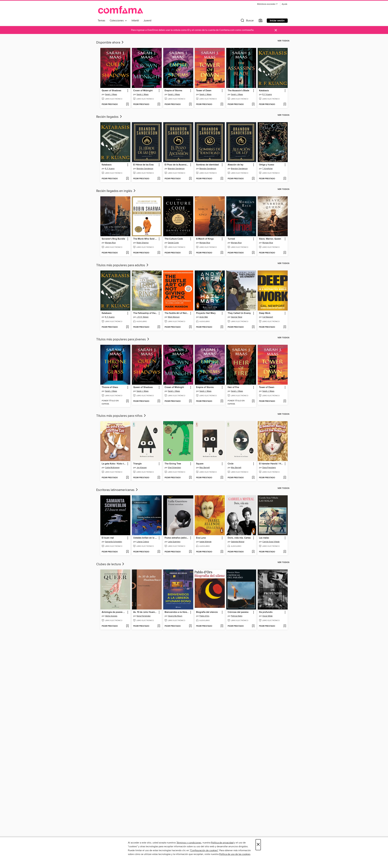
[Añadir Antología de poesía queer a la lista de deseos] (127, 626)
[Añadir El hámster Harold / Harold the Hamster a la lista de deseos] (285, 478)
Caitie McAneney (112, 467)
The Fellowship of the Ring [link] (145, 313)
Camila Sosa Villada (270, 542)
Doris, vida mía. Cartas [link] (239, 538)
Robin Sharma (143, 243)
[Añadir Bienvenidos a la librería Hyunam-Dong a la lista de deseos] (190, 626)
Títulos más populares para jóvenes (121, 339)
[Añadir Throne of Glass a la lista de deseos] (127, 401)
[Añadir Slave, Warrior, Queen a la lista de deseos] (285, 253)
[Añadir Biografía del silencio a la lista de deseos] (222, 626)
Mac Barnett (204, 467)
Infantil (135, 20)
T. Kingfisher (267, 168)
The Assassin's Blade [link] (238, 90)
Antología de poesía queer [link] (114, 612)
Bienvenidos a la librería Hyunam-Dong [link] (177, 612)
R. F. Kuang (267, 94)
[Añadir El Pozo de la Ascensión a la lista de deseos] (190, 179)
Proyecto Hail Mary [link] (206, 313)
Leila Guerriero (174, 542)
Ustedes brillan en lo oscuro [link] (145, 538)
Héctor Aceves (111, 616)
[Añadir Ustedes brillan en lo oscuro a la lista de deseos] (159, 552)
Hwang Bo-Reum (175, 616)
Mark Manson (174, 317)
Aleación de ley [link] (235, 164)
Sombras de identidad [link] (207, 164)
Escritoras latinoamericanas (115, 490)
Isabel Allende (205, 542)
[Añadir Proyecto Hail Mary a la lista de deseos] (222, 327)
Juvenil (147, 20)
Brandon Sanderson (145, 168)
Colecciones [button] (117, 20)
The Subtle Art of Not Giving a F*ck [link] (177, 313)
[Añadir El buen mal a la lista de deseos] (127, 552)
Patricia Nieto (236, 616)
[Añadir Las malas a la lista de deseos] (285, 552)
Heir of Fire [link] (233, 387)
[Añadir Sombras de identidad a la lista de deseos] (222, 179)
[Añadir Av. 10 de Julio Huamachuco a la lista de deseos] (159, 626)
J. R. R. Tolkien (143, 317)
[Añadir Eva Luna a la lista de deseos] (222, 552)
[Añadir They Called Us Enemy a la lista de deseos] (253, 327)
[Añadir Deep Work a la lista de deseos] (285, 327)
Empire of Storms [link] (173, 90)
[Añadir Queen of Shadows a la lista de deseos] (127, 104)
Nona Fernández (144, 616)
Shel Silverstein (174, 467)
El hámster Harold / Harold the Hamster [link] (271, 463)
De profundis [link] (266, 612)
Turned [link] (231, 239)
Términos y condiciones (188, 842)
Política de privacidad (222, 842)
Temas (101, 20)
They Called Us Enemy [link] (239, 313)
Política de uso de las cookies (234, 854)
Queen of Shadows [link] (111, 90)
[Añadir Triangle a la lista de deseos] (159, 478)
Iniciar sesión (277, 20)
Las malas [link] (264, 538)
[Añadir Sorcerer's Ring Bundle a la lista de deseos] (127, 253)
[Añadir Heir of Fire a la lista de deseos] (253, 401)
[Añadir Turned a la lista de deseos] (253, 253)
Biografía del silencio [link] (207, 612)
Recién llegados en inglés (114, 191)
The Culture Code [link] (174, 239)
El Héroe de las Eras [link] (143, 164)
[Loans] (260, 21)
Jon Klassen (142, 467)
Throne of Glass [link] (110, 387)
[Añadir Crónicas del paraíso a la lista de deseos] (253, 626)
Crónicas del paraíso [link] (238, 612)
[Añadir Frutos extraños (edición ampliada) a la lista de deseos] (190, 552)
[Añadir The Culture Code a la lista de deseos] (190, 253)
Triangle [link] (137, 463)
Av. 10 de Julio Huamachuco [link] (145, 612)
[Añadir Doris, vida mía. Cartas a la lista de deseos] (253, 552)
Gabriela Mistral (237, 542)
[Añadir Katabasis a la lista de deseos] (285, 104)
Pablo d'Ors (204, 616)
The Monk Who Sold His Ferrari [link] (145, 239)
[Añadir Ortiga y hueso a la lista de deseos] (285, 179)
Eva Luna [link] (201, 538)
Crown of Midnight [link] (143, 90)
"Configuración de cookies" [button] (204, 850)
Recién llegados (107, 117)
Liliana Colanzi (143, 542)
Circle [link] (230, 463)
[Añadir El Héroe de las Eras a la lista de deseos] (159, 179)
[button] (267, 4)
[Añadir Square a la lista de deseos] (222, 478)
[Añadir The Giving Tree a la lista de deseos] (190, 478)
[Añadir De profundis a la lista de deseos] (285, 626)
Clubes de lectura (109, 564)
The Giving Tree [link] (173, 463)
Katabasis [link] (264, 90)
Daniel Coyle (173, 243)
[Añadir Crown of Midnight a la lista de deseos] (159, 104)
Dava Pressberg (269, 467)
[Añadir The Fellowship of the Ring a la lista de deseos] (159, 327)
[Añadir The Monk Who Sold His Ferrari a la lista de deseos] (159, 253)
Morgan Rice (110, 243)
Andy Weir (203, 317)
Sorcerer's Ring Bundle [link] (113, 239)
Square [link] (199, 463)
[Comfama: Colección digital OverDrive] (120, 9)
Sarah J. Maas (111, 94)
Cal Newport (267, 317)
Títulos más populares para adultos (121, 265)
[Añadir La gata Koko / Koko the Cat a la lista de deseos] (127, 478)
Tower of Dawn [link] (203, 90)
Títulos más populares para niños (119, 416)
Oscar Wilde (267, 616)
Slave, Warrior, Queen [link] (270, 239)
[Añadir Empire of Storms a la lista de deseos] (190, 104)
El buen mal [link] (108, 538)
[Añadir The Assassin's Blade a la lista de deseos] (253, 104)
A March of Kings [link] (205, 239)
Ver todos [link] (283, 40)
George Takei (236, 317)
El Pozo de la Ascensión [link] (177, 164)
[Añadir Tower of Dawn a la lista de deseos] (222, 104)
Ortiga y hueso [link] (266, 164)
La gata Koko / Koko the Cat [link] (114, 463)
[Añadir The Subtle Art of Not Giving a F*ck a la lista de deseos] (190, 327)
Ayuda (284, 4)
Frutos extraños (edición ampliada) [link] (177, 538)
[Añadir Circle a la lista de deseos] (253, 478)
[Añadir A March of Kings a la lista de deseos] (222, 253)
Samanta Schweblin (113, 542)
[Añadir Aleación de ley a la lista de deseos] (253, 179)
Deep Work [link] (264, 313)
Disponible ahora (108, 43)
